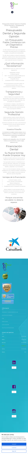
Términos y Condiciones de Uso (10, 312)
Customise (14, 447)
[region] (14, 443)
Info (14, 367)
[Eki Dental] (14, 5)
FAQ (3, 318)
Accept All (14, 444)
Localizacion (5, 324)
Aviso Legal (5, 321)
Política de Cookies (7, 315)
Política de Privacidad (8, 327)
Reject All (14, 451)
